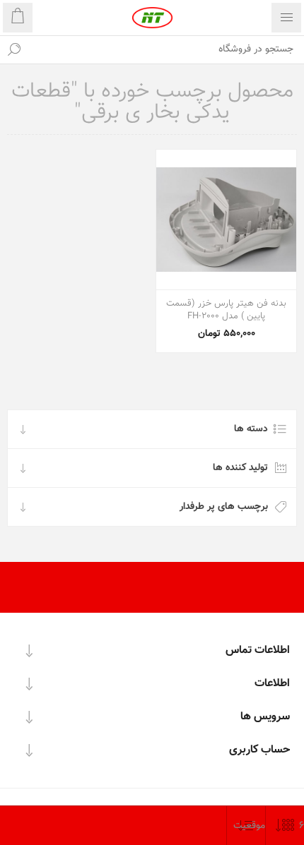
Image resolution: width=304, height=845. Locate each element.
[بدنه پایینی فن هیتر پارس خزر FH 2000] (226, 219)
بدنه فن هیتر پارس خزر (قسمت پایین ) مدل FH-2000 (226, 310)
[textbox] (166, 49)
